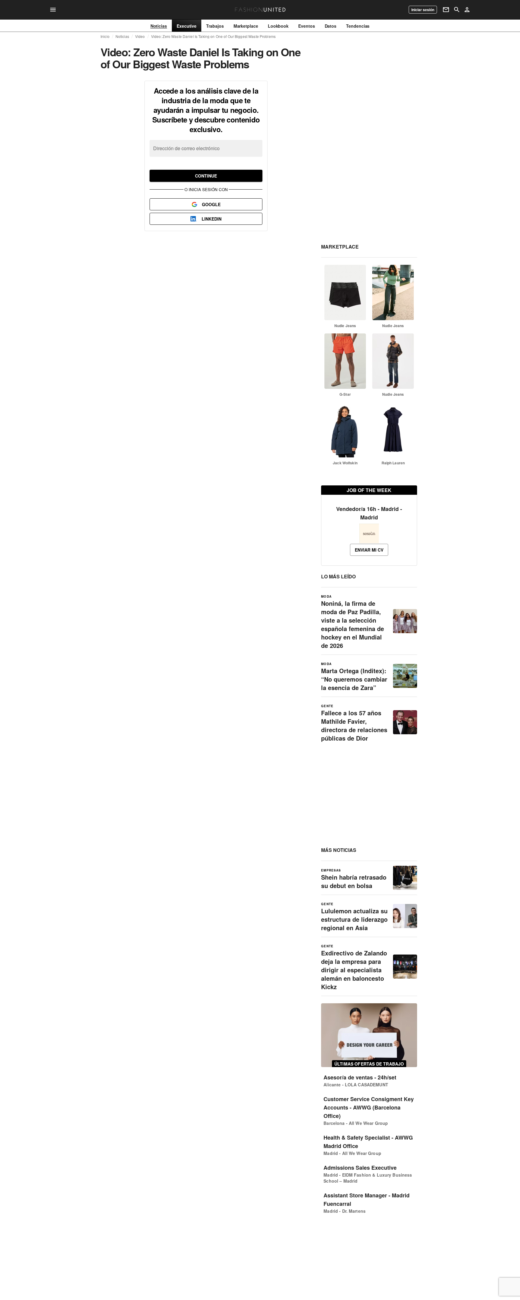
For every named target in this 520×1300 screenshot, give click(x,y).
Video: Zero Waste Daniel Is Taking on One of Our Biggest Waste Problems (213, 36)
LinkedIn (211, 219)
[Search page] (456, 9)
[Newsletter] (446, 9)
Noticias (122, 36)
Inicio (105, 36)
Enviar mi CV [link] (369, 550)
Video (140, 36)
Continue (206, 176)
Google (211, 204)
